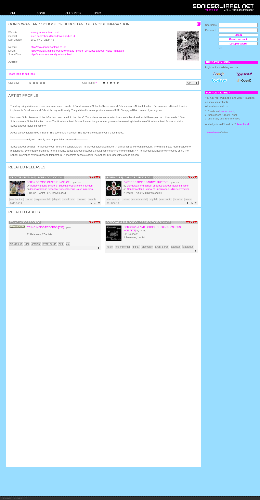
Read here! (242, 124)
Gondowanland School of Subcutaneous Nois (138, 222)
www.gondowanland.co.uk (45, 32)
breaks (81, 199)
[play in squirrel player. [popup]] (192, 83)
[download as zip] (95, 203)
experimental (43, 199)
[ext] (61, 227)
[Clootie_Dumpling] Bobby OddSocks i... (37, 177)
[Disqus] (101, 307)
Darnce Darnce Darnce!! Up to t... (146, 182)
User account (226, 111)
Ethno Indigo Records (25, 222)
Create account (238, 39)
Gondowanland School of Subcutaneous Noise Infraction (61, 185)
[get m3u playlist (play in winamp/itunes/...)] (99, 203)
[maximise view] (199, 24)
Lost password (238, 43)
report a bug (211, 10)
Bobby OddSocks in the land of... (49, 182)
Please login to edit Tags (21, 74)
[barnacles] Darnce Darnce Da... (129, 177)
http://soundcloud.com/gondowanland (51, 54)
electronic (69, 199)
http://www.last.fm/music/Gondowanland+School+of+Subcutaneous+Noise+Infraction (77, 50)
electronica (16, 199)
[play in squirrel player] (17, 188)
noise (29, 199)
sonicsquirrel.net (213, 132)
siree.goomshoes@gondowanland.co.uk (53, 36)
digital (56, 199)
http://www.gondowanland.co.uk (48, 47)
